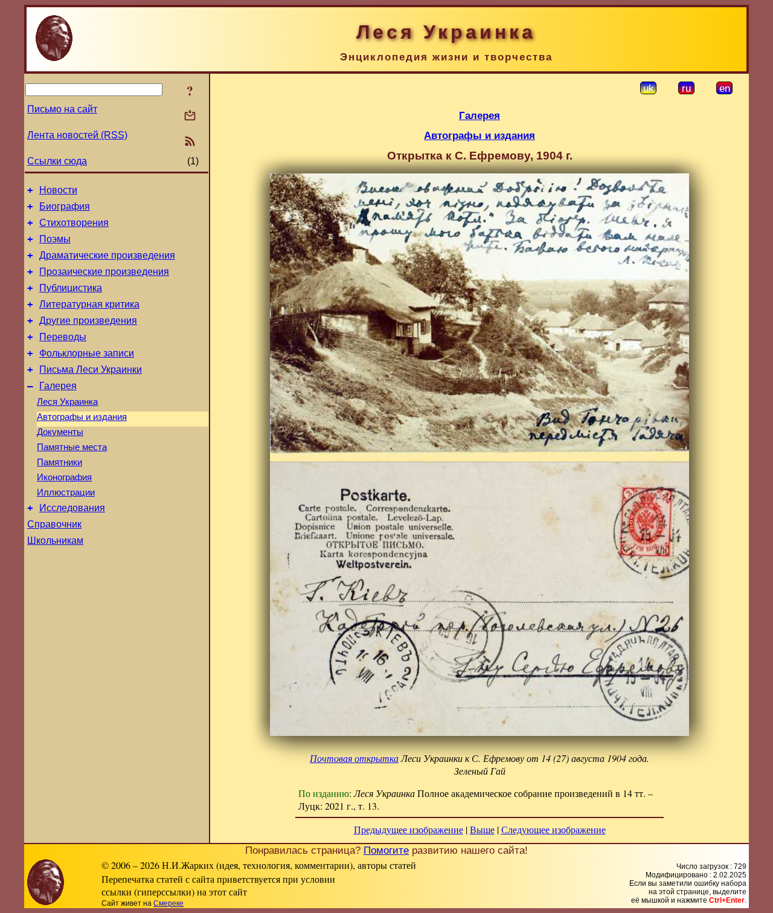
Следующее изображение (553, 829)
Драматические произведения (107, 255)
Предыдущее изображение (408, 829)
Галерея (58, 386)
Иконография (64, 477)
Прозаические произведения (104, 271)
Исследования (72, 508)
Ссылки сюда (57, 161)
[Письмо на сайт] (190, 116)
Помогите (386, 850)
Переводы (62, 337)
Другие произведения (88, 320)
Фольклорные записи (86, 353)
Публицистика (70, 288)
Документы (60, 432)
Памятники (59, 462)
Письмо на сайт (62, 109)
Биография (64, 206)
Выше (482, 829)
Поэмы (55, 239)
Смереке (168, 903)
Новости (58, 190)
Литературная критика (89, 304)
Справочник (54, 524)
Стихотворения (74, 223)
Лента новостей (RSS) (77, 135)
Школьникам (55, 540)
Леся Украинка (67, 402)
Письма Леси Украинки (90, 369)
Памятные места (72, 447)
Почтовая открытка (354, 758)
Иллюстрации (66, 492)
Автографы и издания (82, 417)
